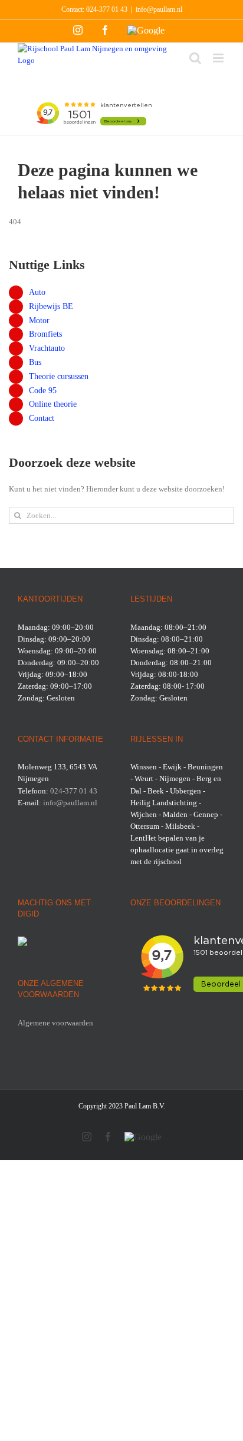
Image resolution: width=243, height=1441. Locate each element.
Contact (41, 418)
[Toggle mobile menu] (219, 58)
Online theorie (53, 404)
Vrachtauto (47, 348)
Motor (39, 320)
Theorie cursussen (58, 376)
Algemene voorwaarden (55, 1022)
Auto (37, 292)
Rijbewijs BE (51, 306)
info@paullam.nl (159, 9)
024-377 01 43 (106, 9)
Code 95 (43, 390)
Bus (35, 362)
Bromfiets (45, 334)
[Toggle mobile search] (195, 58)
